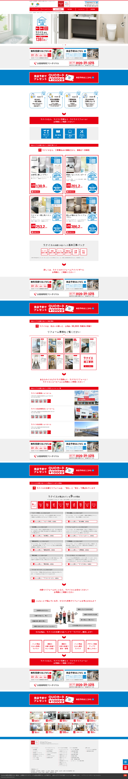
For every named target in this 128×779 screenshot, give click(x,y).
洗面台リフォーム (63, 754)
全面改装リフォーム (63, 760)
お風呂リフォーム (63, 751)
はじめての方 (32, 6)
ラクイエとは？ (35, 9)
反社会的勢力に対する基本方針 (46, 742)
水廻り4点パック (63, 756)
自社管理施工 (50, 751)
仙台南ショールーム (37, 756)
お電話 (91, 5)
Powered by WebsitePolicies (8, 777)
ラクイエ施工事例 (73, 747)
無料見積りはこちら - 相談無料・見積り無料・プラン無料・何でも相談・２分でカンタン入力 (46, 53)
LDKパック (61, 759)
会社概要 (35, 749)
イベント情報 (36, 759)
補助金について (37, 6)
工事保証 (49, 754)
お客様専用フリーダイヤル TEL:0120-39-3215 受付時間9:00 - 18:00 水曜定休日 (64, 63)
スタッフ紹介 (36, 757)
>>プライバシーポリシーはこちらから (91, 775)
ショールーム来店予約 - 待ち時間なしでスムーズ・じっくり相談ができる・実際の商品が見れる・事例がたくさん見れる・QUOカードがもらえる (81, 53)
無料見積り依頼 (90, 751)
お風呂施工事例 (74, 751)
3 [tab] (65, 45)
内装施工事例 (74, 756)
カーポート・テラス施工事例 (77, 760)
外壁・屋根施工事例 (75, 759)
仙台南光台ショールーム (38, 754)
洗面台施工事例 (74, 754)
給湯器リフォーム (63, 764)
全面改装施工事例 (75, 757)
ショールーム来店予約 (92, 749)
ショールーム (81, 9)
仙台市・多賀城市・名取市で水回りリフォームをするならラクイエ (42, 12)
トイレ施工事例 (74, 752)
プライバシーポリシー (44, 741)
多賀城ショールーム (37, 752)
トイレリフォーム (63, 752)
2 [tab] (64, 45)
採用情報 (93, 9)
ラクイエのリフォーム (47, 9)
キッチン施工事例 (75, 749)
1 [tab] (62, 45)
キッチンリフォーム (63, 749)
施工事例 (70, 9)
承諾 (125, 775)
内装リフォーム (62, 762)
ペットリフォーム (63, 765)
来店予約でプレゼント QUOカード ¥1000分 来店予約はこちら (64, 77)
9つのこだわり (50, 749)
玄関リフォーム (62, 757)
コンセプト (35, 751)
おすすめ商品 (58, 9)
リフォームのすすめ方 (51, 752)
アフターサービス (51, 756)
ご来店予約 (91, 2)
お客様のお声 (50, 757)
